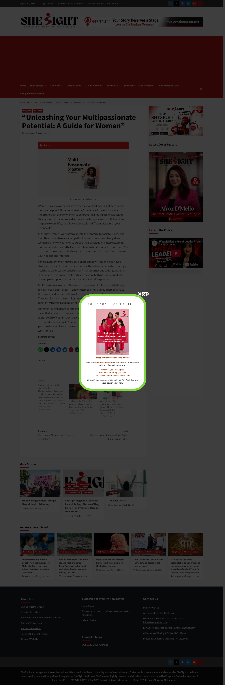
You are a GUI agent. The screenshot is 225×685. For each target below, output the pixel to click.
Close (143, 294)
